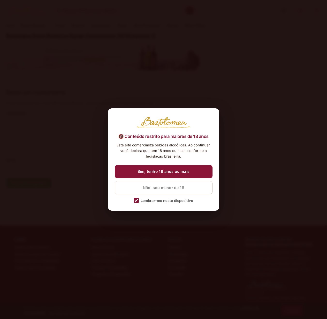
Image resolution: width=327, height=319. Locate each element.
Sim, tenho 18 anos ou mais (163, 171)
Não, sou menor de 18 (163, 187)
